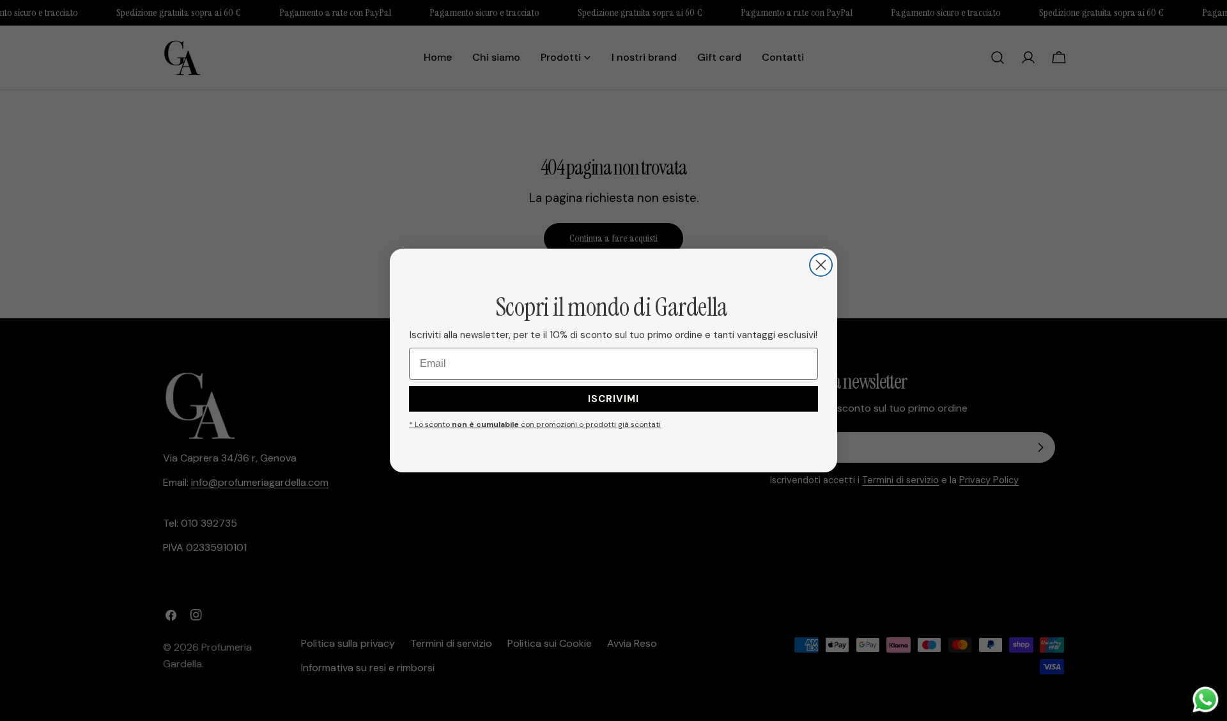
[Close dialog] (821, 265)
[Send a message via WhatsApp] (1206, 700)
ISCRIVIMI (613, 398)
